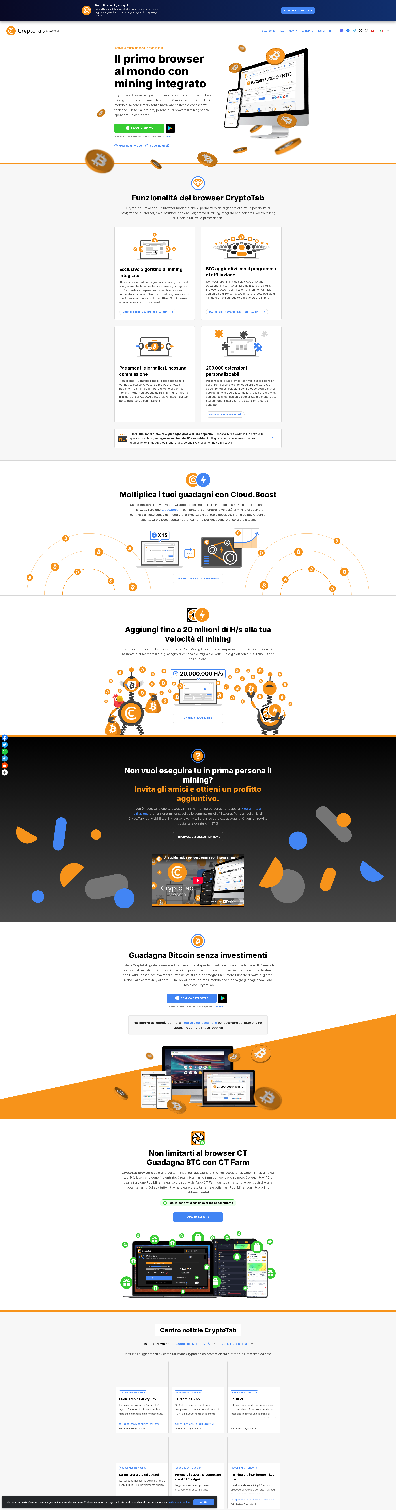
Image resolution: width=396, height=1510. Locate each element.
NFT (331, 31)
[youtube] (372, 31)
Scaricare (268, 31)
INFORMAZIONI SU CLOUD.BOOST (199, 578)
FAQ (282, 31)
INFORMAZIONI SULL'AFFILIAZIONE (198, 836)
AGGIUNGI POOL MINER (198, 718)
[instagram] (366, 30)
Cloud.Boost (170, 510)
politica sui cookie (179, 1502)
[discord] (341, 30)
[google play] (170, 128)
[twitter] (360, 30)
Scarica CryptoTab (194, 998)
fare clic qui (166, 136)
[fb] (348, 30)
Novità (293, 31)
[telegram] (354, 30)
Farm (321, 31)
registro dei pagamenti (200, 1023)
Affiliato (308, 31)
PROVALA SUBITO (142, 128)
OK (205, 1502)
